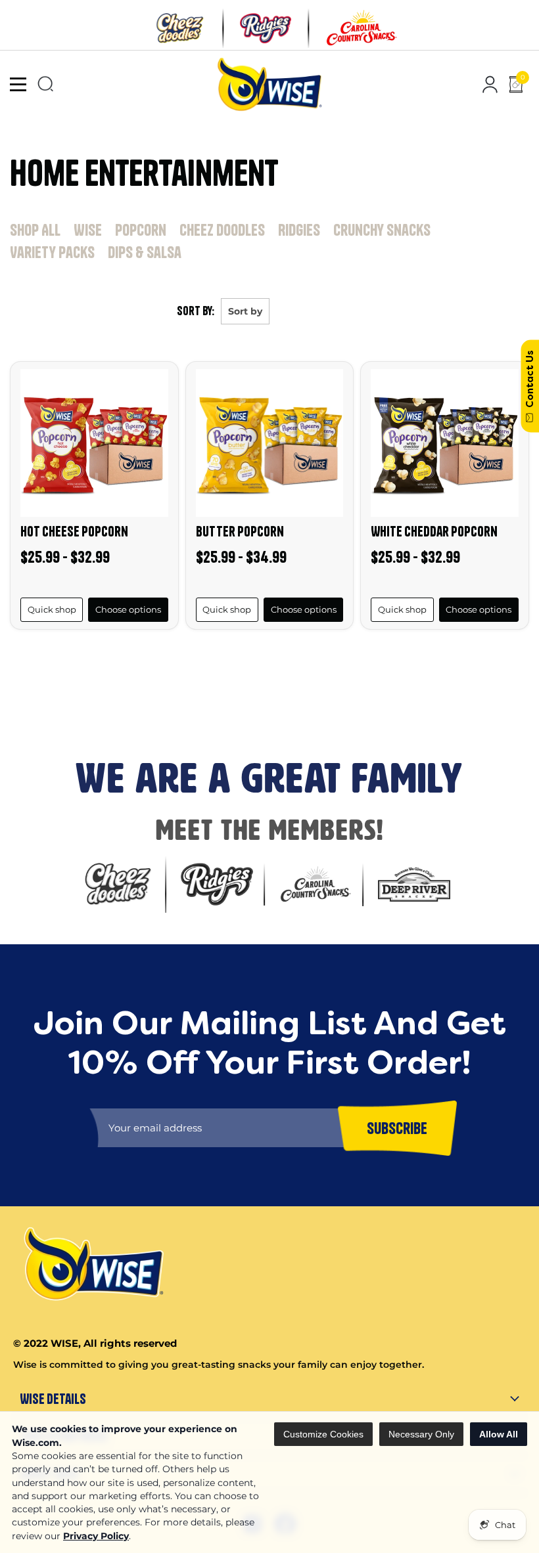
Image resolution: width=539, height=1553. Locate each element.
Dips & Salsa (144, 252)
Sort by (245, 311)
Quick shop (52, 609)
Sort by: (195, 310)
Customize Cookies (323, 1434)
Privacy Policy (96, 1536)
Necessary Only (421, 1434)
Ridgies (299, 230)
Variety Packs (52, 252)
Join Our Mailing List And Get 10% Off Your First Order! (224, 662)
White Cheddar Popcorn (434, 531)
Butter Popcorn (240, 531)
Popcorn (140, 230)
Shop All (35, 230)
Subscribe (27, 707)
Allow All (498, 1434)
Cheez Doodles (222, 230)
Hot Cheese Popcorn (74, 531)
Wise (88, 230)
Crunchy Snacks (382, 230)
